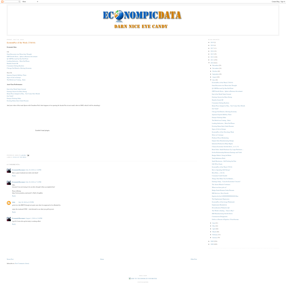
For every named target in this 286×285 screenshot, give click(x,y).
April (214, 229)
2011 (212, 60)
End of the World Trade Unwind (16, 89)
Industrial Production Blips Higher (222, 144)
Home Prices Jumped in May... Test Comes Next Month (23, 94)
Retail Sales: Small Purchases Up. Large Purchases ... (227, 149)
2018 (212, 45)
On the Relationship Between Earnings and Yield (227, 152)
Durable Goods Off (12, 63)
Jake (13, 202)
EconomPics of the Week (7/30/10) (21, 42)
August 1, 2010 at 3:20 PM (34, 218)
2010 (212, 63)
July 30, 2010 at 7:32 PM (33, 182)
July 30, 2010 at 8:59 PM (26, 202)
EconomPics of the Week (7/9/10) (222, 167)
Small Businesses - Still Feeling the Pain (224, 161)
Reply (14, 176)
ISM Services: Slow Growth (220, 193)
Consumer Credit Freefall (219, 176)
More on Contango (217, 135)
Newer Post (10, 259)
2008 (212, 244)
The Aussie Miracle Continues (221, 184)
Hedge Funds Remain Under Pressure (223, 190)
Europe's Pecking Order (14, 98)
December (215, 65)
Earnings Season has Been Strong (17, 91)
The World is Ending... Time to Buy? (223, 211)
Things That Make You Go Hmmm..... (223, 179)
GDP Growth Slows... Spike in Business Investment (22, 56)
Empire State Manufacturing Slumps (223, 141)
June (214, 223)
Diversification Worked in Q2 (221, 208)
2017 (212, 48)
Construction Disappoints (219, 216)
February (215, 235)
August (214, 77)
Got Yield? (10, 96)
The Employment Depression (220, 199)
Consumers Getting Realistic (15, 66)
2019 (212, 42)
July (213, 80)
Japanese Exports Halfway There (16, 75)
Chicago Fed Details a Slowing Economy (19, 68)
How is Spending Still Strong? (221, 170)
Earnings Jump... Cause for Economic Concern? (226, 181)
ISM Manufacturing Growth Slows (222, 214)
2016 (212, 51)
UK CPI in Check (217, 164)
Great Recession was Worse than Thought (19, 54)
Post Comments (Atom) (22, 263)
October (215, 71)
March (214, 232)
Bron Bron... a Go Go (218, 173)
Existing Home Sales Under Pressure (18, 101)
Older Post (194, 259)
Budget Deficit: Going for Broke (221, 155)
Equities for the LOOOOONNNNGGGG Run (225, 196)
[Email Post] (27, 155)
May (214, 226)
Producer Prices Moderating (220, 138)
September (215, 74)
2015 (212, 54)
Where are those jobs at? (219, 187)
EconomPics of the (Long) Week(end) (223, 202)
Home (102, 259)
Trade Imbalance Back (218, 158)
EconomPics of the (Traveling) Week (223, 132)
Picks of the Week (19, 157)
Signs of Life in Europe (14, 77)
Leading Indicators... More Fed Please (18, 61)
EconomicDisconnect (18, 170)
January (214, 237)
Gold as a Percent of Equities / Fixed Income (225, 219)
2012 (212, 57)
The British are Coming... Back (16, 80)
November (215, 68)
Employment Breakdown (219, 205)
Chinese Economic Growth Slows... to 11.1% (225, 147)
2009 (212, 241)
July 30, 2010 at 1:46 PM (33, 170)
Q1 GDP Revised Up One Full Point (17, 59)
